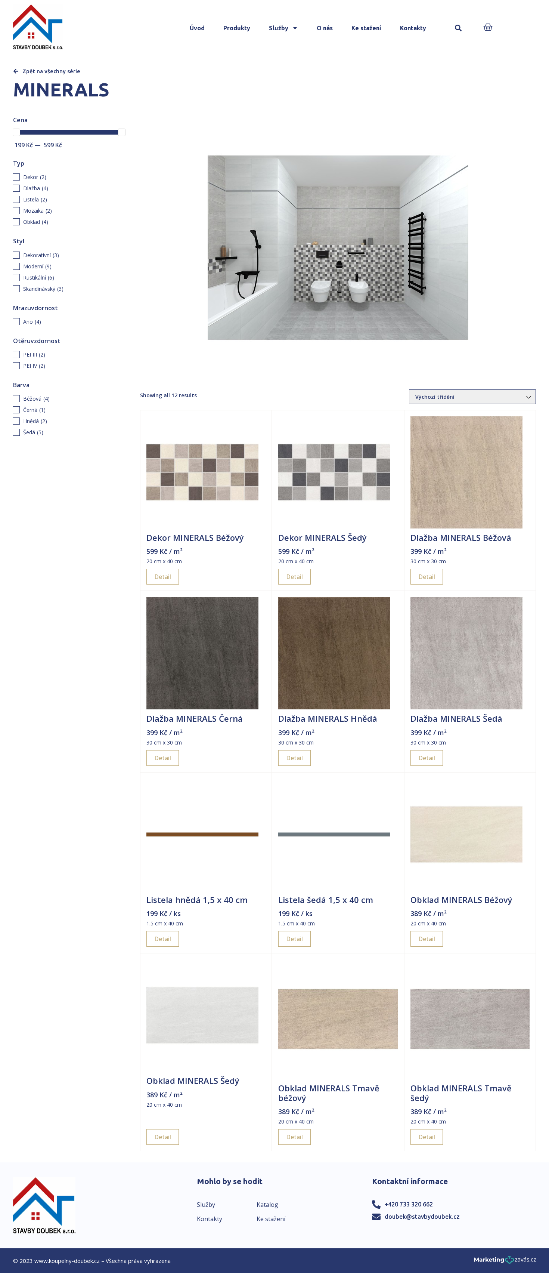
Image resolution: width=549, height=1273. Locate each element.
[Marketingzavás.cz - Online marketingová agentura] (505, 1262)
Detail (162, 577)
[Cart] (488, 27)
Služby (278, 28)
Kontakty (413, 28)
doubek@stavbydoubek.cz (422, 1216)
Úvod (197, 28)
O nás (325, 28)
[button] (458, 28)
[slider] (16, 132)
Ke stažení (366, 28)
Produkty (236, 28)
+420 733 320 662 (409, 1204)
